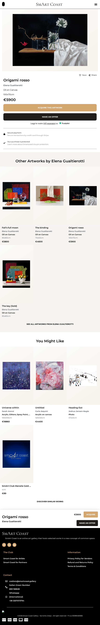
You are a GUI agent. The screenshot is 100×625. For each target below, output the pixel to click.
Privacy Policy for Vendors (80, 558)
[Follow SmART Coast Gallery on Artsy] (22, 612)
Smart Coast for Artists (14, 558)
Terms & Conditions (77, 566)
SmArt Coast (49, 4)
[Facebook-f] (4, 545)
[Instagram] (9, 545)
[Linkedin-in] (14, 545)
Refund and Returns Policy (80, 562)
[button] (96, 4)
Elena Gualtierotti (13, 85)
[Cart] (3, 4)
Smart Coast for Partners (15, 562)
